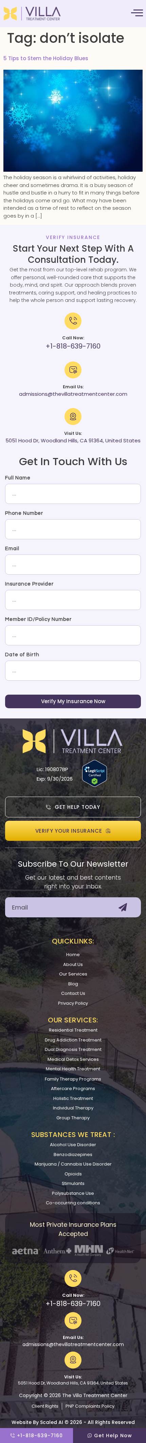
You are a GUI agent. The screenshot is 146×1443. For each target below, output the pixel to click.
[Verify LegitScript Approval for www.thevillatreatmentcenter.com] (94, 784)
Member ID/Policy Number (38, 619)
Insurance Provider (29, 584)
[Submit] (123, 907)
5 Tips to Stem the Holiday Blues (45, 58)
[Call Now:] (73, 1278)
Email (12, 548)
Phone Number (24, 513)
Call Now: (73, 1295)
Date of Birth (22, 654)
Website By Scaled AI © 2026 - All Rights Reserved (73, 1422)
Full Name (18, 477)
